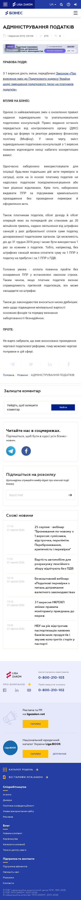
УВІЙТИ (63, 407)
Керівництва (10, 838)
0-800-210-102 (51, 690)
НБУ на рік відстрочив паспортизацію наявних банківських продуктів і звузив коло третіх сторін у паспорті (55, 634)
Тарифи (35, 724)
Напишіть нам (11, 872)
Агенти (7, 794)
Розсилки (8, 877)
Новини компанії (12, 833)
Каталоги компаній (14, 844)
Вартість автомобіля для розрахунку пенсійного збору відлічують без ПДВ (54, 564)
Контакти (8, 883)
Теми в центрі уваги (14, 850)
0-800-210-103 (51, 677)
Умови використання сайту (18, 811)
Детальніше (59, 754)
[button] (5, 4)
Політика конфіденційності (18, 805)
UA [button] (52, 4)
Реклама (8, 816)
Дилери (7, 800)
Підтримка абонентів (15, 866)
